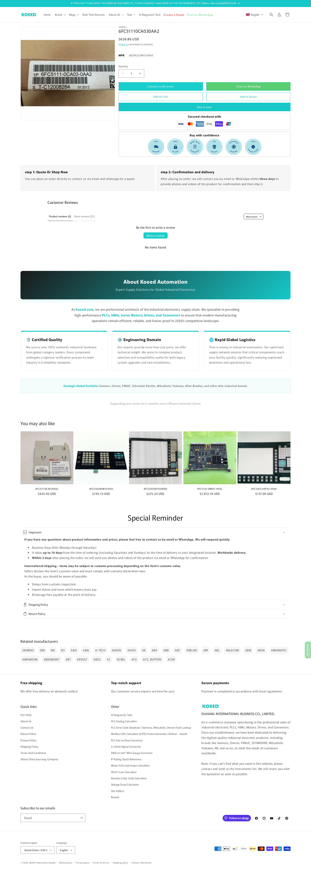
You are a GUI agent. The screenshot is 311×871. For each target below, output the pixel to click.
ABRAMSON (30, 659)
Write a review (155, 235)
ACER (171, 659)
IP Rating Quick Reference (126, 759)
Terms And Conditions (33, 753)
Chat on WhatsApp (248, 86)
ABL (217, 650)
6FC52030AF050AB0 (155, 488)
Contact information (142, 862)
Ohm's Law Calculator (124, 772)
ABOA (261, 650)
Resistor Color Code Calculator (129, 778)
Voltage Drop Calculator (125, 784)
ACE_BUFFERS (152, 659)
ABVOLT (82, 659)
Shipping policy (120, 862)
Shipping (123, 44)
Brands (115, 797)
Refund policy (65, 862)
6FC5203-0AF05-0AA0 (264, 488)
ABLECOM (232, 650)
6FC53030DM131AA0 (101, 488)
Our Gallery (117, 791)
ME (53, 650)
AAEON (116, 650)
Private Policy (29, 740)
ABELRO (191, 650)
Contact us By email (160, 86)
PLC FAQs (26, 715)
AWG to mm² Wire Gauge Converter (132, 753)
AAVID (131, 650)
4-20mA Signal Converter (126, 746)
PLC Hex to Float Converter (127, 740)
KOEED (32, 862)
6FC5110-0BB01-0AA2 (209, 488)
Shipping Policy (30, 746)
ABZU (97, 659)
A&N (86, 650)
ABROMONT (52, 659)
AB (144, 650)
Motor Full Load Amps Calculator (130, 765)
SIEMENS (28, 650)
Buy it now (204, 107)
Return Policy (28, 734)
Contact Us (27, 727)
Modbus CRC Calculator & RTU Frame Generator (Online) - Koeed (149, 734)
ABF (205, 650)
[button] (60, 14)
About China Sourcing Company (39, 759)
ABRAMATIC (279, 650)
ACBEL (121, 659)
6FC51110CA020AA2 (46, 488)
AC (109, 659)
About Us (26, 721)
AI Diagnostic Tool (121, 715)
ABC (177, 650)
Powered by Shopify (46, 862)
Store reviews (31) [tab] (84, 216)
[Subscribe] (81, 818)
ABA (154, 650)
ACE (134, 659)
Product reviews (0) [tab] (60, 216)
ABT (68, 659)
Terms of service (101, 862)
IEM (42, 650)
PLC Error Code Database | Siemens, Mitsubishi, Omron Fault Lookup (151, 727)
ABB (166, 650)
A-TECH (100, 650)
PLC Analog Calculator (124, 721)
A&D (74, 650)
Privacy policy (82, 862)
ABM (248, 650)
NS (63, 650)
